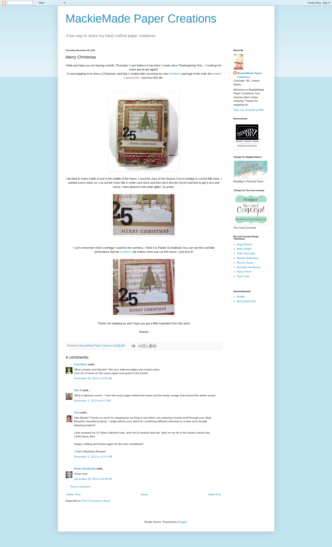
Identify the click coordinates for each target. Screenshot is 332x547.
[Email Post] (133, 345)
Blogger (182, 521)
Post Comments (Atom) (96, 500)
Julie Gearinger (246, 253)
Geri (77, 412)
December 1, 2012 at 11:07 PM (93, 456)
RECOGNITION (246, 301)
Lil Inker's (175, 73)
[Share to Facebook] (151, 346)
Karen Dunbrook (85, 468)
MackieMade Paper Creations (141, 18)
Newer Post (73, 494)
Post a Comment (80, 486)
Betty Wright (244, 248)
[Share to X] (147, 346)
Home (144, 494)
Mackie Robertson (248, 257)
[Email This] (140, 346)
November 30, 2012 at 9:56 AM (93, 378)
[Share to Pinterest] (155, 346)
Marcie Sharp (245, 262)
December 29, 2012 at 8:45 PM (93, 478)
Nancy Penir (244, 271)
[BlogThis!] (144, 346)
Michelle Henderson (249, 267)
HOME (241, 296)
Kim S (78, 390)
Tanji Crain (243, 276)
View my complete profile (248, 109)
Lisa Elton (80, 364)
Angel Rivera (244, 244)
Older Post (214, 494)
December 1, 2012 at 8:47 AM (92, 400)
